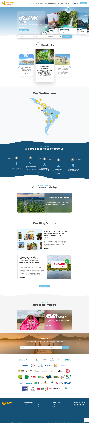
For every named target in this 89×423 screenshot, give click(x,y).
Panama (40, 410)
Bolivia (25, 406)
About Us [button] (67, 3)
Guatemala (40, 406)
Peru (39, 413)
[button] (75, 3)
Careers (54, 413)
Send (65, 347)
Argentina (26, 404)
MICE (46, 3)
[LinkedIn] (80, 405)
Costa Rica (26, 415)
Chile (25, 410)
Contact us (83, 3)
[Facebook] (78, 405)
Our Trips (54, 404)
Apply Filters (67, 36)
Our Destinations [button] (39, 3)
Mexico (39, 408)
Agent (72, 3)
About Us (54, 410)
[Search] (78, 3)
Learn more (48, 325)
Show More (43, 286)
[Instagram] (75, 405)
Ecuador (40, 404)
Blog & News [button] (60, 3)
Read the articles (49, 207)
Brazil (25, 408)
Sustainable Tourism (52, 3)
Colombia (26, 413)
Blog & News (55, 408)
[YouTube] (83, 405)
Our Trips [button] (32, 3)
